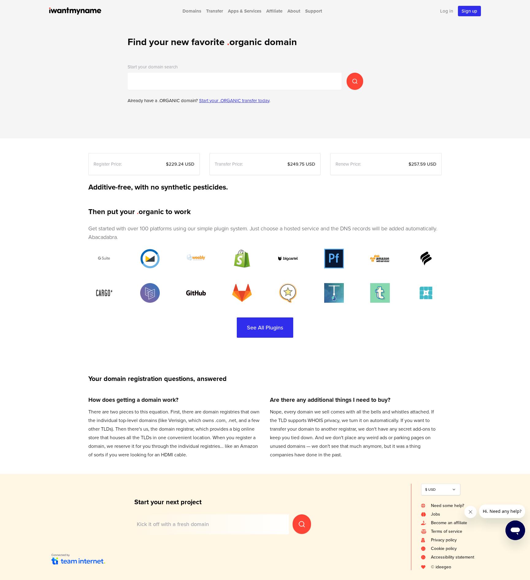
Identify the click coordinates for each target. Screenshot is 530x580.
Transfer (214, 11)
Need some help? (447, 505)
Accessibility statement (452, 557)
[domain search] (355, 81)
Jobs (435, 514)
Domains (191, 11)
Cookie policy (444, 548)
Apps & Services (244, 11)
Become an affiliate (449, 522)
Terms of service (446, 531)
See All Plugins (265, 327)
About (293, 11)
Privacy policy (444, 540)
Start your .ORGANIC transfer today (234, 100)
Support (313, 11)
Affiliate (274, 11)
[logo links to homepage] (83, 11)
